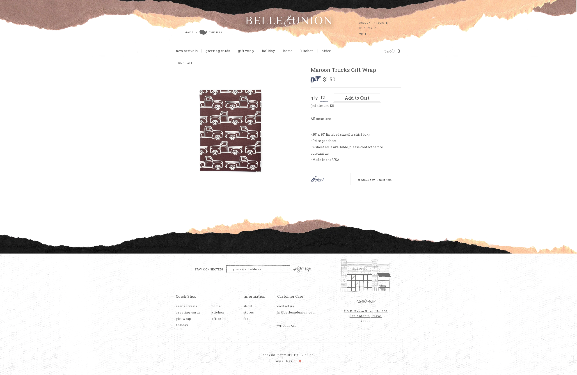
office (326, 50)
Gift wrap (246, 50)
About (248, 306)
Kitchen (307, 50)
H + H (297, 360)
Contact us (285, 306)
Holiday (268, 50)
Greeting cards (218, 50)
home (287, 50)
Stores (248, 312)
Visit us (365, 34)
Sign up (302, 269)
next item (385, 179)
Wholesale (367, 28)
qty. (315, 98)
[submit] (399, 13)
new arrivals (187, 50)
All (190, 63)
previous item (367, 179)
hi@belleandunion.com (294, 312)
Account (366, 22)
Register (382, 22)
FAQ (246, 318)
